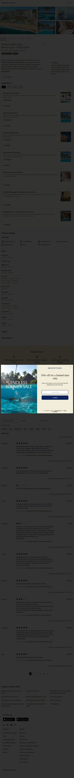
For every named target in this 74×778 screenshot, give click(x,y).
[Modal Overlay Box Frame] (37, 389)
